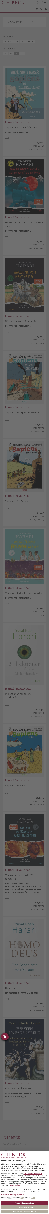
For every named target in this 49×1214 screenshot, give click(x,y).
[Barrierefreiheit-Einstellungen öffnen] (5, 1036)
